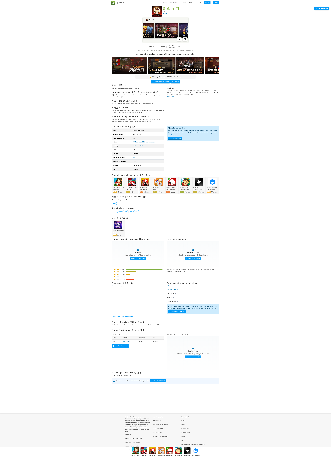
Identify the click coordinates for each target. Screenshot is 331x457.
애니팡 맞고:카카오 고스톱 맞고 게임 (185, 187)
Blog (182, 440)
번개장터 (195, 187)
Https (125, 211)
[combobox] (170, 2)
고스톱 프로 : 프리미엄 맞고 (131, 187)
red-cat (125, 218)
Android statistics (157, 420)
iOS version (176, 81)
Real (114, 203)
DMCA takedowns (185, 432)
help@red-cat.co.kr (172, 290)
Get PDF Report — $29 (175, 138)
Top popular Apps (157, 432)
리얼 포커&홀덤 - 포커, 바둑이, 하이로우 (118, 230)
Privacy (183, 424)
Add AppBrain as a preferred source (123, 316)
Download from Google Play (161, 81)
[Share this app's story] (179, 39)
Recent (120, 211)
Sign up (207, 2)
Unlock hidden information (138, 258)
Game (136, 211)
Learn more (174, 135)
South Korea (126, 341)
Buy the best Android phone (160, 436)
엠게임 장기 (156, 187)
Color (131, 211)
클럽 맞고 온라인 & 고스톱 (172, 187)
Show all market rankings (121, 346)
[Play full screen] (184, 39)
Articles (183, 436)
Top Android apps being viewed (133, 438)
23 (134, 157)
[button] (193, 294)
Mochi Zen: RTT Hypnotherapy (133, 442)
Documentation (185, 428)
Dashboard (198, 2)
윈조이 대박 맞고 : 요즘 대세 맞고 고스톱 (118, 187)
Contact (183, 420)
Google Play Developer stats (160, 424)
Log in (216, 2)
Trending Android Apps (159, 428)
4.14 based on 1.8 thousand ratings (144, 142)
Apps (184, 2)
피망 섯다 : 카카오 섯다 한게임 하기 (145, 187)
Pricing (190, 2)
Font (114, 211)
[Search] (178, 2)
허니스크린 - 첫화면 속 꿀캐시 (212, 187)
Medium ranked (138, 146)
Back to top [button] (326, 441)
